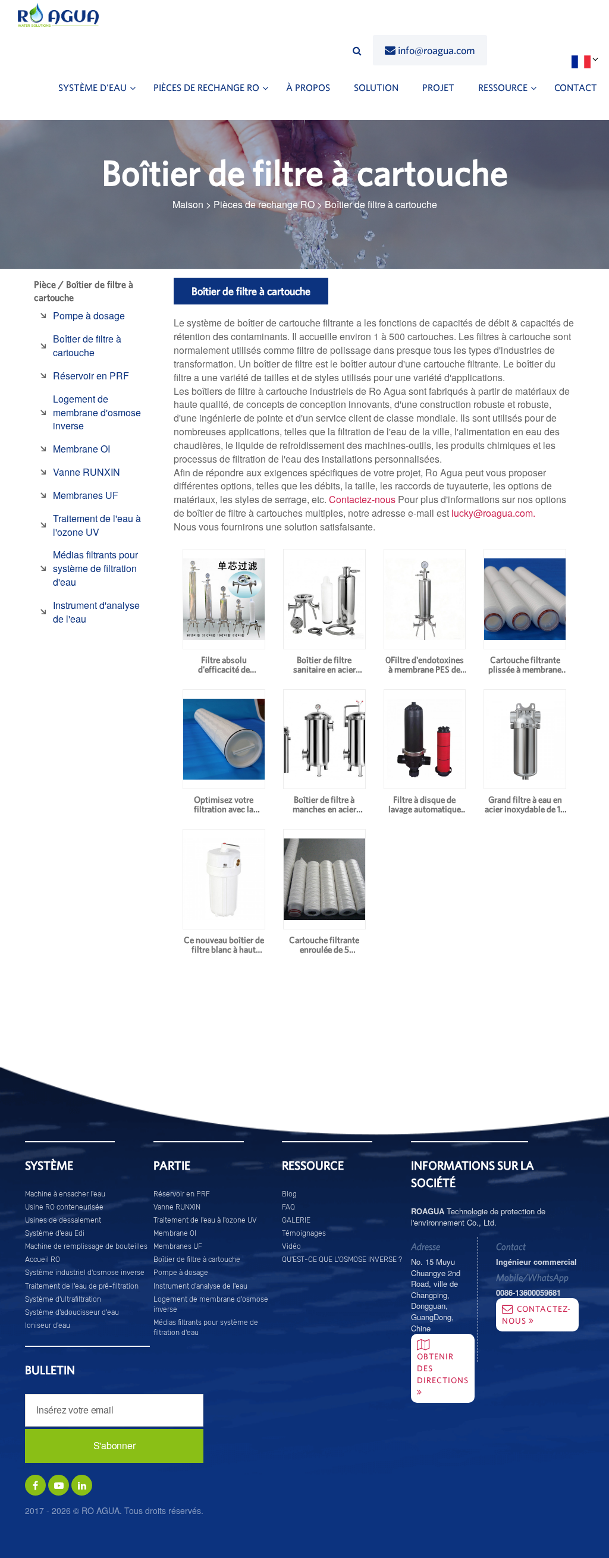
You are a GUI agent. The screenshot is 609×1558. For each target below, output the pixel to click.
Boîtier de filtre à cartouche (87, 345)
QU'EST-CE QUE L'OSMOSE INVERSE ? (342, 1259)
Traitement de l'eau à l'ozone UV (97, 525)
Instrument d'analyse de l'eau (96, 612)
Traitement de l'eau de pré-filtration (82, 1286)
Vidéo (291, 1246)
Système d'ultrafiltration (63, 1299)
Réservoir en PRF (91, 375)
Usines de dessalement (63, 1220)
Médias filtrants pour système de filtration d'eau (95, 568)
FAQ (288, 1207)
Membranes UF (85, 495)
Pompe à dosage (89, 315)
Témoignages (304, 1233)
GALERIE (296, 1220)
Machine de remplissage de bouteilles (86, 1246)
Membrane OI (81, 449)
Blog (289, 1194)
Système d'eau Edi (54, 1233)
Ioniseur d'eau (47, 1325)
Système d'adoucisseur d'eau (72, 1312)
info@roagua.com (436, 50)
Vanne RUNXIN (86, 472)
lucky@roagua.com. (493, 513)
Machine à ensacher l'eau (65, 1194)
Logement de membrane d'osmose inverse (97, 412)
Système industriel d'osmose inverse (85, 1272)
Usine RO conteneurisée (64, 1207)
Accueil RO (42, 1259)
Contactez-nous (362, 499)
